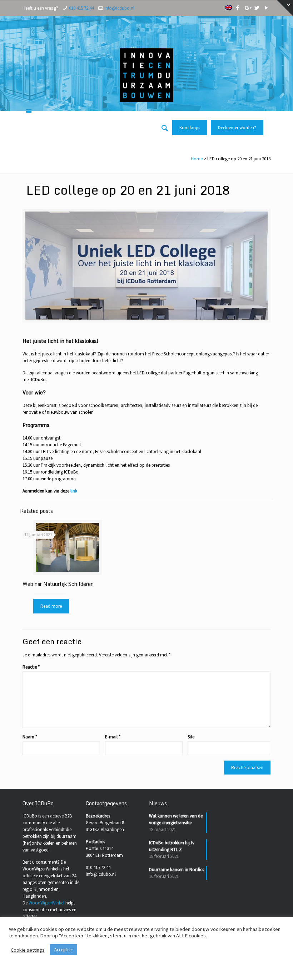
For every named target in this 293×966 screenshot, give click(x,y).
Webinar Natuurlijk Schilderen (58, 584)
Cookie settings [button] (28, 950)
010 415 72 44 (81, 8)
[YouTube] (266, 7)
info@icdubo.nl (119, 8)
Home (197, 159)
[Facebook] (238, 7)
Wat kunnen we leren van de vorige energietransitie (176, 819)
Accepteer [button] (63, 950)
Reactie (31, 667)
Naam (30, 737)
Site (191, 737)
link (73, 491)
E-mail (112, 737)
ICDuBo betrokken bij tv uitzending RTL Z (171, 846)
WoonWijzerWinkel (46, 903)
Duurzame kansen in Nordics (176, 870)
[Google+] (247, 7)
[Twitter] (257, 7)
